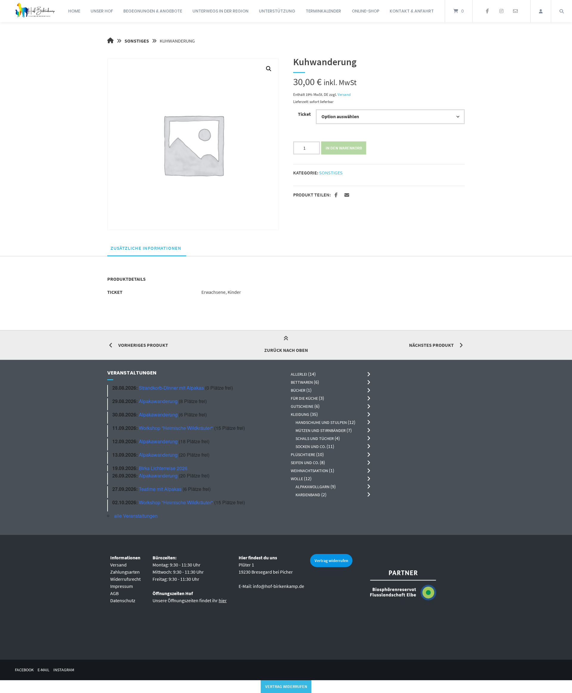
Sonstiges (137, 41)
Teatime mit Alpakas (160, 489)
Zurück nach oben (286, 350)
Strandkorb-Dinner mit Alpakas (171, 387)
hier (223, 600)
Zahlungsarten (125, 572)
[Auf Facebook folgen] (487, 11)
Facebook (24, 669)
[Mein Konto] (541, 11)
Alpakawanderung (158, 401)
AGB (114, 593)
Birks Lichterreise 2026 (163, 468)
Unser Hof (102, 11)
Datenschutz (122, 600)
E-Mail (43, 669)
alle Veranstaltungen (136, 515)
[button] (268, 68)
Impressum (121, 586)
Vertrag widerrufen (331, 560)
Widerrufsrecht (125, 579)
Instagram (63, 669)
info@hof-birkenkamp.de (278, 586)
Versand (344, 94)
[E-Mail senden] (515, 11)
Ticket (304, 114)
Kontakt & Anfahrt (412, 11)
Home (74, 11)
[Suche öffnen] (561, 11)
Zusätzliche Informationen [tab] (146, 248)
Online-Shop (365, 11)
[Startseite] (35, 11)
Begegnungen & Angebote (152, 11)
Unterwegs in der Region (220, 11)
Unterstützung (277, 11)
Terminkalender (323, 11)
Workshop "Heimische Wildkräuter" (176, 427)
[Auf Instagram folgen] (501, 11)
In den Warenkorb (344, 148)
